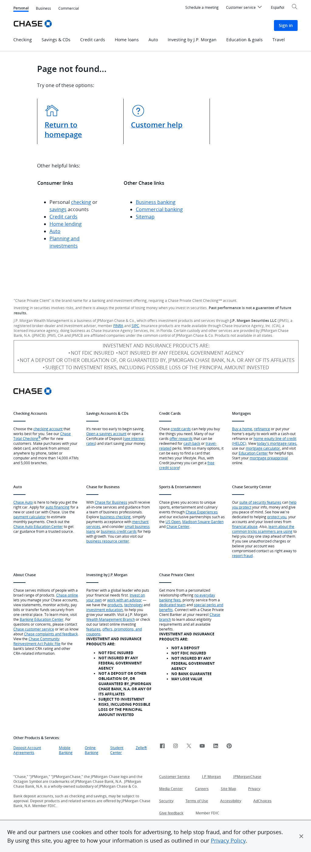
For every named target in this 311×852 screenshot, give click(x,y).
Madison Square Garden (203, 521)
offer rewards (181, 438)
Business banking (156, 202)
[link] (162, 746)
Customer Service (174, 776)
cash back (191, 443)
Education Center (253, 453)
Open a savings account (106, 433)
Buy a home (242, 428)
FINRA (118, 325)
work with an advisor (124, 599)
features (93, 629)
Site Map (228, 788)
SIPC (135, 325)
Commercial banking (159, 209)
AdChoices (262, 800)
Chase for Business (111, 502)
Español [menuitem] (277, 7)
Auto (55, 231)
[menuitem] (245, 8)
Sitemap (145, 216)
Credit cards (63, 216)
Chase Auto (23, 502)
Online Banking (91, 750)
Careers (202, 788)
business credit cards (119, 531)
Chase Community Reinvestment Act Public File (36, 641)
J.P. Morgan (211, 776)
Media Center (171, 788)
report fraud (242, 555)
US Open (173, 521)
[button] (301, 836)
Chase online (67, 595)
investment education (104, 609)
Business (43, 8)
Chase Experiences (202, 511)
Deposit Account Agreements (27, 750)
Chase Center (178, 526)
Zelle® (141, 747)
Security (166, 800)
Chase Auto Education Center (38, 526)
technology (133, 604)
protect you (276, 516)
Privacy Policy (228, 840)
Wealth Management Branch (110, 619)
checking (81, 202)
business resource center (107, 541)
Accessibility (230, 800)
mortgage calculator (263, 448)
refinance (262, 428)
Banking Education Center (41, 619)
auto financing (58, 507)
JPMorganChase (247, 776)
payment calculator (29, 516)
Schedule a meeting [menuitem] (202, 7)
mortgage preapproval (269, 457)
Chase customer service (33, 629)
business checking (115, 516)
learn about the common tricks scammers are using (263, 529)
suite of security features (260, 502)
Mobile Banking (66, 750)
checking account (48, 428)
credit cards (181, 428)
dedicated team (172, 604)
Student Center (116, 750)
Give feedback (171, 813)
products (115, 604)
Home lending (66, 224)
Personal (21, 8)
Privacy (254, 788)
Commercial (68, 8)
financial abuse (245, 526)
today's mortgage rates (276, 443)
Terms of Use (197, 800)
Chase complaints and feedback (51, 633)
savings (58, 209)
